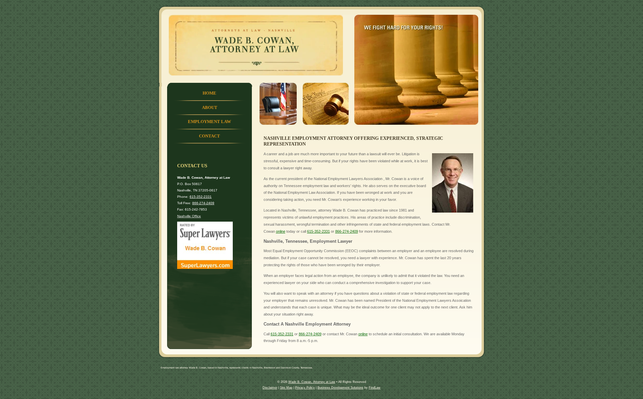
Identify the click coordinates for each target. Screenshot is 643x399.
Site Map (286, 387)
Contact (209, 136)
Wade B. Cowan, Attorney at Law (311, 382)
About (209, 107)
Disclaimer (270, 387)
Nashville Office (189, 216)
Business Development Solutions (340, 387)
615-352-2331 (318, 231)
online (280, 231)
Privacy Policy (305, 387)
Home (209, 93)
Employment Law (209, 121)
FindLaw (374, 387)
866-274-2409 (346, 231)
